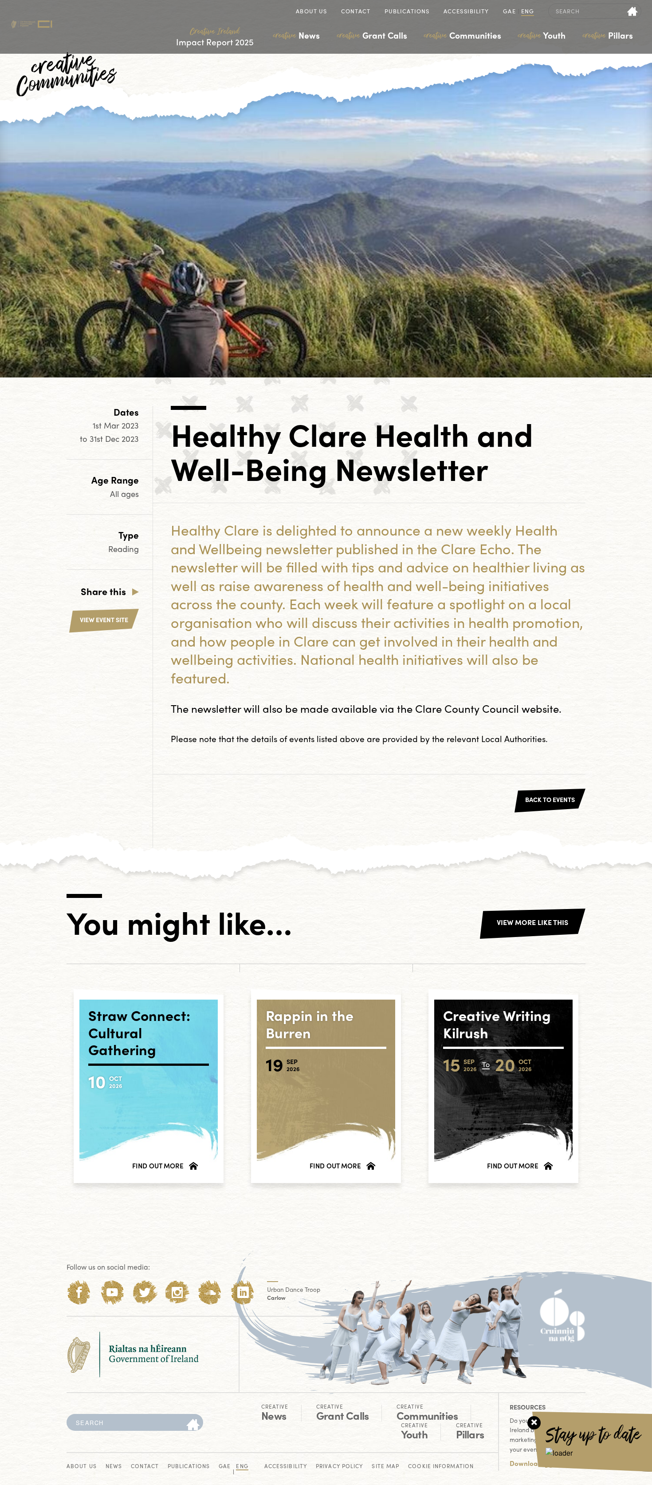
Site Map (385, 1466)
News (296, 35)
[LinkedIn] (242, 1292)
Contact (355, 11)
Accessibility (466, 11)
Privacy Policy (339, 1466)
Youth (542, 35)
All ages (124, 494)
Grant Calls (372, 35)
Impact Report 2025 (215, 37)
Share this (103, 591)
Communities (462, 35)
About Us (311, 11)
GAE (509, 11)
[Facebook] (79, 1292)
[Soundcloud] (210, 1292)
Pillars (608, 35)
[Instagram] (177, 1292)
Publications (407, 11)
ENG (527, 11)
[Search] (193, 1425)
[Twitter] (144, 1292)
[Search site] (633, 11)
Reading (123, 549)
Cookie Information (441, 1466)
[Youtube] (112, 1292)
